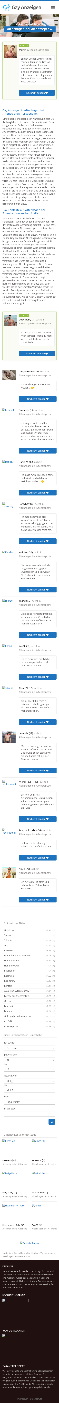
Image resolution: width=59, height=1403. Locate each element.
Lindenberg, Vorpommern (29, 955)
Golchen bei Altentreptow (29, 1016)
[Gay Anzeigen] (22, 7)
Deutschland (19, 1253)
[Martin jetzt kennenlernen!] (10, 51)
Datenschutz (36, 1398)
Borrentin (29, 1006)
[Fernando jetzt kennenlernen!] (9, 413)
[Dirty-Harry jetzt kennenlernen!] (10, 320)
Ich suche (9, 1042)
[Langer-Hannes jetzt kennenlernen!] (9, 375)
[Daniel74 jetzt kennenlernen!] (9, 465)
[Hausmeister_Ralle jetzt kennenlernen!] (14, 1213)
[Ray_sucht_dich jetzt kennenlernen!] (9, 834)
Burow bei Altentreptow (29, 995)
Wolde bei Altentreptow (29, 990)
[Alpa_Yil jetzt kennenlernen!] (9, 691)
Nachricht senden (35, 92)
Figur (6, 1096)
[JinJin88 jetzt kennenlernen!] (9, 605)
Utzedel (29, 1001)
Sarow (29, 935)
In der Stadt (10, 1108)
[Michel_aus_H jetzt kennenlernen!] (9, 786)
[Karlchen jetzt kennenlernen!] (9, 557)
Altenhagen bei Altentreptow (35, 324)
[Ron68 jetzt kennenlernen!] (9, 650)
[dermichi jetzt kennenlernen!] (9, 737)
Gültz (29, 945)
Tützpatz (29, 940)
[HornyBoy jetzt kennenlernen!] (9, 507)
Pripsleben (29, 970)
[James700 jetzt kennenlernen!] (44, 1148)
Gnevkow (29, 930)
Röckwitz (29, 975)
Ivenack (29, 1011)
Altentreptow (29, 1026)
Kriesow (29, 950)
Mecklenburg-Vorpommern (40, 1253)
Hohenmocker (29, 965)
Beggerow (29, 980)
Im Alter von (10, 1054)
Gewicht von (10, 1075)
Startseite (7, 1253)
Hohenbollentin (29, 960)
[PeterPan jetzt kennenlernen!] (14, 1148)
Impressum (22, 1398)
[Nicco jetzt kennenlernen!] (9, 872)
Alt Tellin (29, 1021)
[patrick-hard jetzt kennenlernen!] (44, 1181)
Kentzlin (29, 985)
